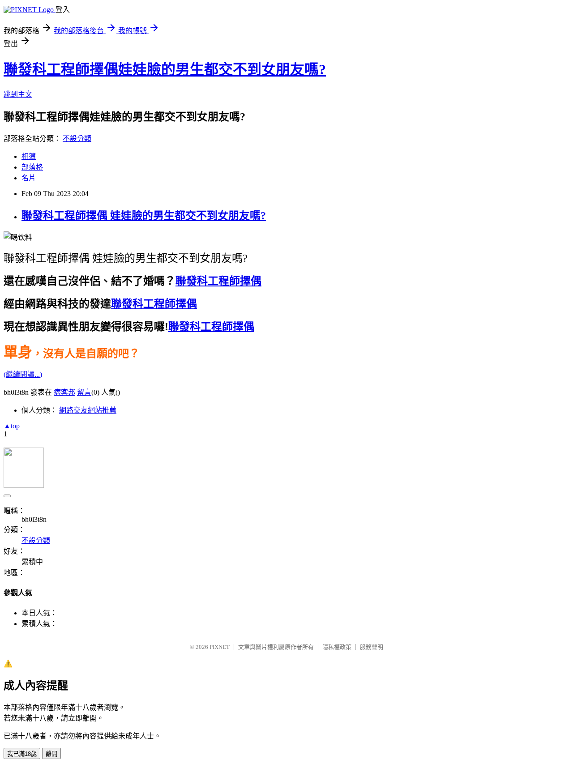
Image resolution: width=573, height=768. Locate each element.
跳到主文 (18, 94)
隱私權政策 (336, 647)
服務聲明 (371, 647)
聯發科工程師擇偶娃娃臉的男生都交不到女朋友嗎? (165, 69)
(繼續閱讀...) (23, 374)
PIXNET (220, 647)
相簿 (28, 156)
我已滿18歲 (22, 754)
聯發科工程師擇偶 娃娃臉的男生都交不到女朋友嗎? (143, 216)
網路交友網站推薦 (87, 410)
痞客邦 (64, 392)
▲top (12, 426)
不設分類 (77, 138)
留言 (84, 392)
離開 (51, 754)
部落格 (32, 167)
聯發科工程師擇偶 (218, 281)
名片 (28, 178)
